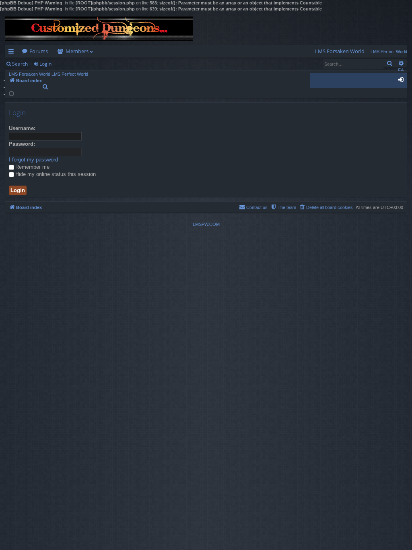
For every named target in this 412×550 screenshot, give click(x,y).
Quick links (12, 53)
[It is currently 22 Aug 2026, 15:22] (11, 93)
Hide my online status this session (55, 174)
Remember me (32, 167)
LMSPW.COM (206, 224)
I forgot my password (33, 160)
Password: (22, 144)
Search (20, 63)
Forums (38, 51)
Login (45, 63)
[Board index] (99, 28)
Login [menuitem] (402, 81)
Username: (22, 128)
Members (77, 51)
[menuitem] (339, 51)
